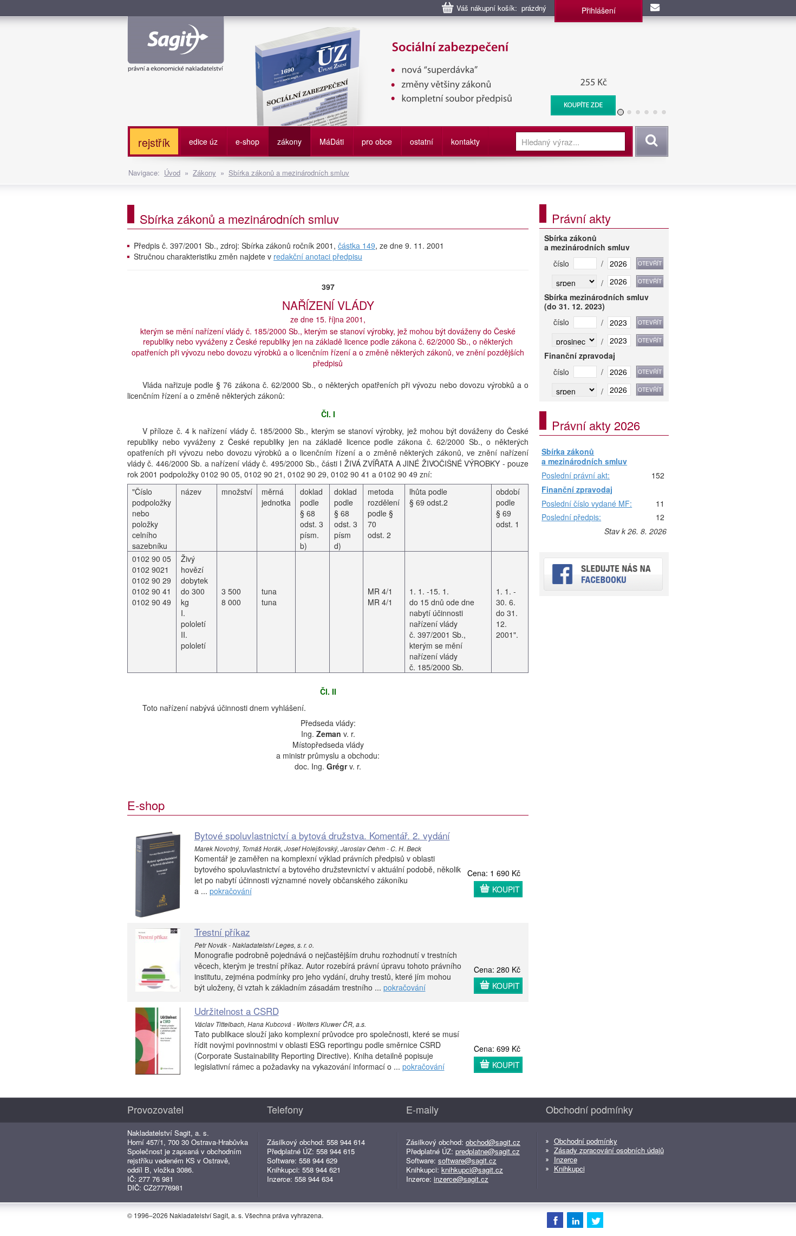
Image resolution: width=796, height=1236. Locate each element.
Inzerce (565, 1159)
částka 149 (356, 245)
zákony (289, 141)
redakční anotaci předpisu (317, 256)
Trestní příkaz (222, 932)
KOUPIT (506, 889)
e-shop (247, 141)
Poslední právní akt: (575, 476)
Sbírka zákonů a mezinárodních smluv (289, 172)
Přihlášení (599, 10)
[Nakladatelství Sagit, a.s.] (175, 63)
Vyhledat (650, 141)
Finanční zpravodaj (576, 490)
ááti (331, 141)
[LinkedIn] (575, 1220)
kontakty (465, 141)
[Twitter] (595, 1220)
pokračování (231, 890)
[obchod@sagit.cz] (656, 8)
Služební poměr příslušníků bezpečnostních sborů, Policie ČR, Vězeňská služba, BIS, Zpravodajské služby (473, 38)
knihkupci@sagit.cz (472, 1169)
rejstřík (154, 142)
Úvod (172, 172)
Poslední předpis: (571, 517)
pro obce (377, 141)
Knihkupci (569, 1168)
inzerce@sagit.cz (461, 1179)
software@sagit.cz (467, 1160)
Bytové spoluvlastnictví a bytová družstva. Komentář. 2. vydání (322, 835)
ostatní (421, 141)
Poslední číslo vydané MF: (586, 504)
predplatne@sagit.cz (487, 1151)
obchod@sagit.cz (493, 1142)
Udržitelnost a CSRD (236, 1011)
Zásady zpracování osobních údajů (609, 1150)
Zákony (204, 172)
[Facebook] (555, 1220)
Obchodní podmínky (585, 1141)
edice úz (203, 141)
